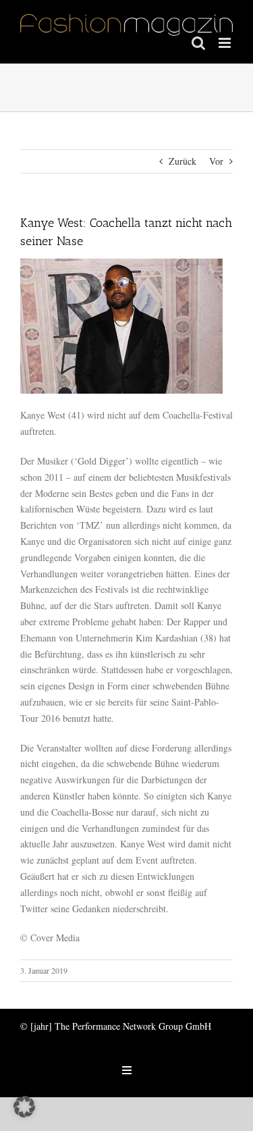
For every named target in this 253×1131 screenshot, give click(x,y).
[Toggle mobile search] (198, 43)
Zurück (182, 161)
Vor (216, 161)
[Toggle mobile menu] (226, 43)
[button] (24, 1106)
